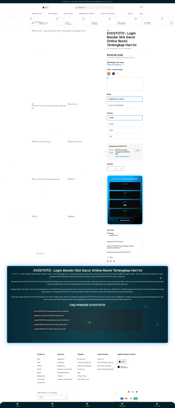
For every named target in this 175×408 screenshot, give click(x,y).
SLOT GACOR (68, 13)
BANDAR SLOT (37, 13)
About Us (101, 359)
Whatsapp (122, 406)
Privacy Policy (82, 376)
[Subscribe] (65, 397)
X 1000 (111, 124)
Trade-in (60, 376)
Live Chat (157, 406)
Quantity (110, 164)
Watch (39, 369)
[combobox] (94, 7)
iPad (38, 362)
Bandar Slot (41, 376)
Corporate (60, 362)
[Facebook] (108, 261)
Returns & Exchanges (84, 366)
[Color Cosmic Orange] (109, 74)
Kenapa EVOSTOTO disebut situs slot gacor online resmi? (50, 324)
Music (39, 372)
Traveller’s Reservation (64, 379)
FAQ (78, 372)
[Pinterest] (114, 261)
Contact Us (81, 369)
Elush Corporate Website (106, 369)
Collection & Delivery (84, 362)
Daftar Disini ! (108, 1)
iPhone (39, 366)
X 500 (111, 130)
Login (52, 406)
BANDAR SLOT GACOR (86, 13)
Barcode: (121, 48)
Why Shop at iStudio (104, 366)
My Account (81, 359)
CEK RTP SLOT (125, 220)
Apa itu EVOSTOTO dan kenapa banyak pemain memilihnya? (51, 311)
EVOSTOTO (16, 274)
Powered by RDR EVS (132, 401)
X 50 (110, 136)
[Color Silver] (117, 73)
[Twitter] (111, 261)
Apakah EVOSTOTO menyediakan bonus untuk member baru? (51, 320)
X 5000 (111, 118)
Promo (18, 406)
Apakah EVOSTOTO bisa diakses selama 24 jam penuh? (50, 329)
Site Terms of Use (83, 379)
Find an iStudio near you (105, 362)
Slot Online (41, 379)
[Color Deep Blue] (113, 73)
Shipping (117, 57)
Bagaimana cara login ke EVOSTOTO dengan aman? (49, 315)
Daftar (87, 406)
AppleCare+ (61, 359)
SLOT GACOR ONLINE (108, 13)
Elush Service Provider (64, 369)
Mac (38, 359)
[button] (37, 13)
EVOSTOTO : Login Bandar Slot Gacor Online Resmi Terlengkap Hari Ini (87, 1)
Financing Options (63, 372)
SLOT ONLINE (52, 13)
